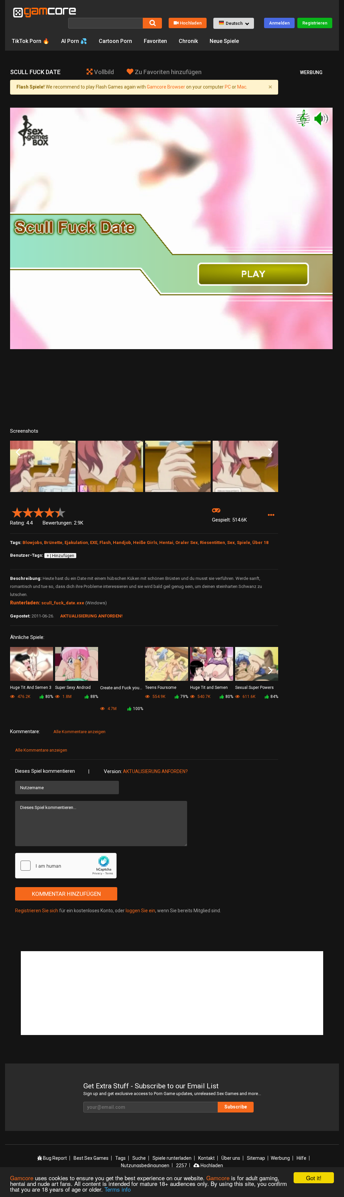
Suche (139, 1158)
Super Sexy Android (73, 687)
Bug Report (54, 1158)
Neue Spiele (224, 41)
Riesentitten (212, 542)
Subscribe (235, 1106)
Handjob (122, 542)
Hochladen (191, 22)
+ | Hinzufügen (60, 555)
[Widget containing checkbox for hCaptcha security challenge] (66, 865)
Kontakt (206, 1158)
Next (270, 452)
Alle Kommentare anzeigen (79, 731)
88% (94, 696)
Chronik (188, 41)
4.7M (111, 708)
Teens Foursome (160, 687)
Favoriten (155, 41)
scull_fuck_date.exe (62, 602)
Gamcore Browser (166, 87)
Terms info (117, 1189)
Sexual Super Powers (254, 687)
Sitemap (256, 1158)
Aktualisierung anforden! (91, 615)
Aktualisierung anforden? (155, 771)
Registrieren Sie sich (36, 910)
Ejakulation (76, 542)
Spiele (243, 542)
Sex (231, 542)
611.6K (248, 696)
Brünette (53, 542)
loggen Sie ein (140, 910)
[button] (233, 23)
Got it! (313, 1178)
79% (184, 696)
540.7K (203, 696)
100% (138, 708)
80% (49, 696)
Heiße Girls (145, 542)
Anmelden (279, 22)
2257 (181, 1165)
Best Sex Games (91, 1158)
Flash (105, 542)
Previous (18, 452)
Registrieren (314, 22)
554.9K (158, 696)
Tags (120, 1158)
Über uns (230, 1158)
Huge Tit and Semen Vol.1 (209, 688)
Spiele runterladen (172, 1158)
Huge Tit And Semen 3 (30, 687)
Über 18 (260, 542)
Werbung (280, 1158)
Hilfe (301, 1158)
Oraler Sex (186, 542)
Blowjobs (32, 542)
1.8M (66, 696)
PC (228, 87)
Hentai (166, 542)
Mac (241, 87)
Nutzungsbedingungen (145, 1165)
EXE (93, 542)
